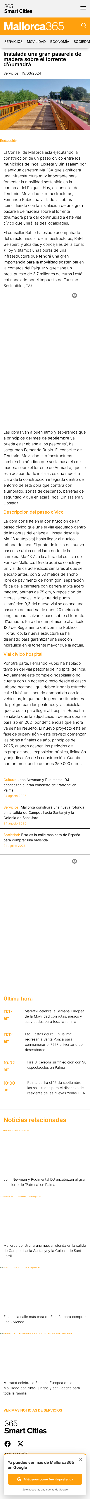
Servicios (13, 41)
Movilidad (36, 41)
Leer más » (10, 1190)
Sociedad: (11, 835)
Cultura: (9, 779)
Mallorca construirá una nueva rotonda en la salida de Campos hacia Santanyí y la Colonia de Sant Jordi (44, 1250)
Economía (59, 41)
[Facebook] (7, 1444)
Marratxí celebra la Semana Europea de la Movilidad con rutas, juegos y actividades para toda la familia (41, 1387)
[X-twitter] (20, 1444)
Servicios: (11, 807)
